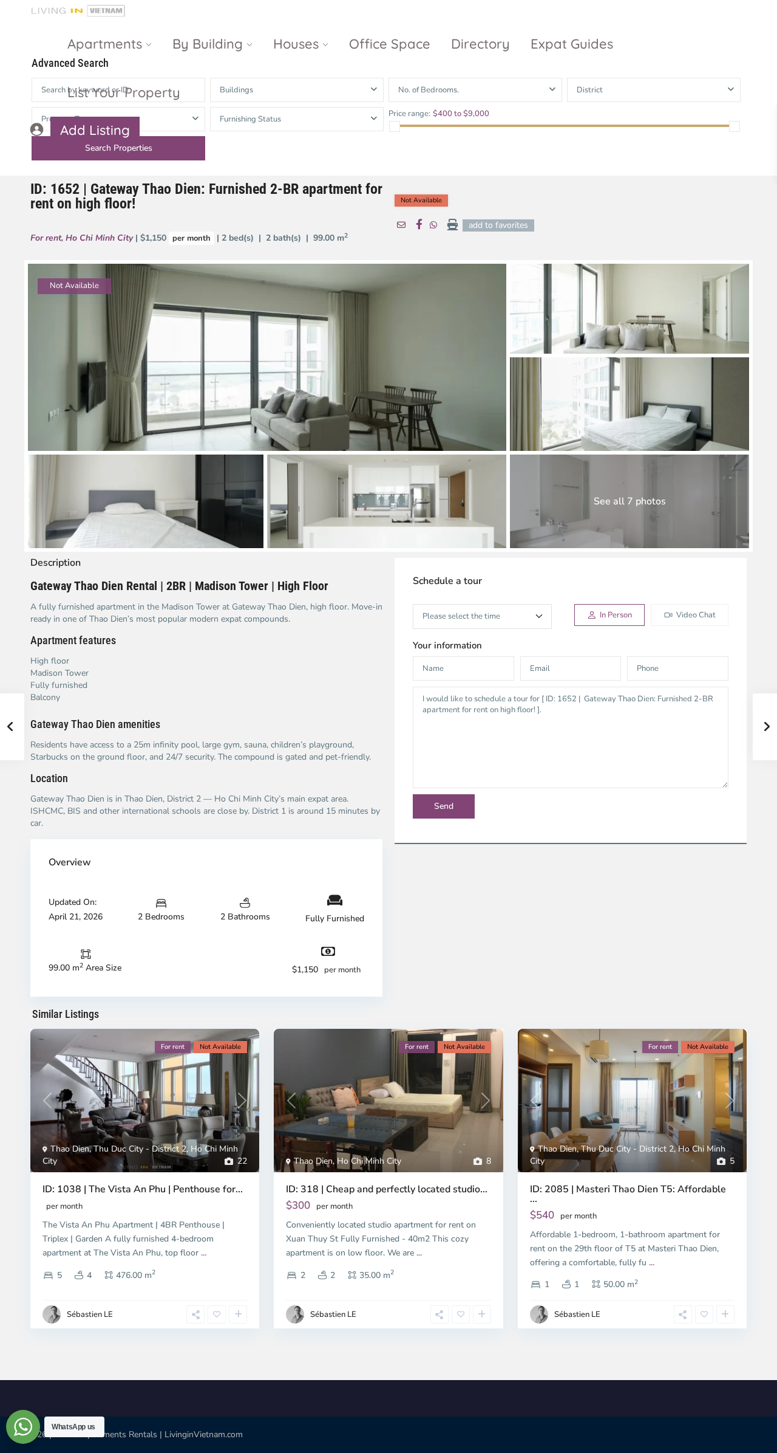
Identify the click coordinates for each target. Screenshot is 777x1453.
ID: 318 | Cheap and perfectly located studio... (386, 1189)
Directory (480, 43)
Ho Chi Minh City (99, 238)
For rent (45, 238)
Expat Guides (572, 43)
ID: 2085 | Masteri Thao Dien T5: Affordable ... (628, 1194)
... (203, 1253)
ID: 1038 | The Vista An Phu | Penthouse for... (142, 1189)
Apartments (104, 43)
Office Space (389, 43)
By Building (207, 43)
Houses (296, 43)
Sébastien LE (90, 1314)
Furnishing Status (250, 119)
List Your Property (123, 92)
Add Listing (95, 130)
